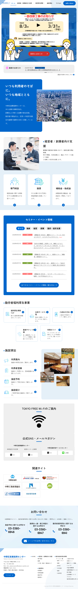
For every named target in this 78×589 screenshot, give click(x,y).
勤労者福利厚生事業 (61, 556)
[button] (39, 53)
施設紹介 (40, 577)
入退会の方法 (70, 558)
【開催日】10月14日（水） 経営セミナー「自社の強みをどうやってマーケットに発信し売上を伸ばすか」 (49, 265)
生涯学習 (59, 573)
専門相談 (40, 558)
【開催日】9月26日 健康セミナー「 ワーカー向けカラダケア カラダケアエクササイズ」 (49, 236)
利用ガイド (70, 561)
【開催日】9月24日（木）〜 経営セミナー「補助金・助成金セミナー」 (49, 255)
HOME (33, 556)
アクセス (69, 576)
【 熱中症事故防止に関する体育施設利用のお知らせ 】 (42, 70)
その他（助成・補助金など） (45, 563)
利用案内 (40, 570)
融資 (39, 561)
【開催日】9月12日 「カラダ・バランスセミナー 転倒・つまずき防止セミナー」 (50, 275)
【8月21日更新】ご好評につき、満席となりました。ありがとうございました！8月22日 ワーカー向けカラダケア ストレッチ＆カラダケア (49, 246)
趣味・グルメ (60, 560)
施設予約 (40, 575)
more (5, 176)
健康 (58, 563)
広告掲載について (71, 574)
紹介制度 (69, 572)
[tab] (20, 228)
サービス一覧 (59, 558)
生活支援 (59, 568)
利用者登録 (40, 573)
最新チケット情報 (71, 563)
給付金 (58, 565)
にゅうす (69, 565)
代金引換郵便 (70, 567)
